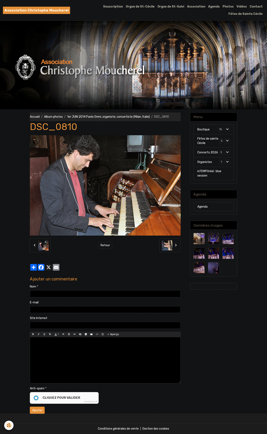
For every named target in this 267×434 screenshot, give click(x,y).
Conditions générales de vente (118, 428)
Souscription (113, 6)
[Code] (97, 334)
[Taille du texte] (50, 334)
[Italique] (39, 334)
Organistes (204, 162)
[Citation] (63, 334)
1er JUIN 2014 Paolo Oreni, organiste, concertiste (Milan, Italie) (108, 117)
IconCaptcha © (90, 402)
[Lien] (74, 334)
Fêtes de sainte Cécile (207, 141)
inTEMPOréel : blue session (209, 173)
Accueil (35, 117)
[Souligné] (44, 334)
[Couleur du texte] (56, 334)
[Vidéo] (91, 334)
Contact (256, 6)
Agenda (214, 6)
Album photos (53, 117)
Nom (33, 286)
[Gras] (33, 334)
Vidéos (242, 6)
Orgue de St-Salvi (170, 6)
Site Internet (38, 318)
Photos (228, 6)
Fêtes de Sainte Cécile (245, 14)
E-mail (34, 302)
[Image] (86, 334)
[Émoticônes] (103, 334)
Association (196, 6)
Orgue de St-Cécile (140, 6)
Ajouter (37, 410)
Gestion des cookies (155, 428)
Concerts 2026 (207, 152)
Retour (105, 245)
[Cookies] (9, 425)
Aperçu (114, 334)
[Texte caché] (80, 334)
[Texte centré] (69, 334)
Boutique (203, 129)
